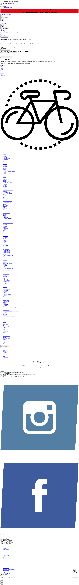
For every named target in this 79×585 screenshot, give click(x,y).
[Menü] (0, 15)
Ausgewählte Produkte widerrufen (11, 52)
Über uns (2, 7)
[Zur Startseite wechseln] (5, 14)
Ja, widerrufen (9, 57)
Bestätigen (8, 49)
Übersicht (2, 32)
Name (1, 47)
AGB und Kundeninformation (9, 569)
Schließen (3, 49)
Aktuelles (5, 548)
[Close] (1, 583)
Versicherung (5, 558)
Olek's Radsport (6, 549)
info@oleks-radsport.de (5, 573)
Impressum (6, 7)
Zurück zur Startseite (39, 367)
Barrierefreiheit (6, 570)
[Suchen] (1, 17)
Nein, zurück (3, 57)
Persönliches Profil (8, 32)
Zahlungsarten (19, 32)
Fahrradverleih (6, 555)
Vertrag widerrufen (4, 36)
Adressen (14, 32)
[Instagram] (39, 455)
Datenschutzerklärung (7, 566)
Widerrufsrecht (6, 568)
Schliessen (3, 65)
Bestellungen (24, 32)
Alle (2, 51)
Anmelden (2, 30)
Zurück (2, 52)
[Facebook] (39, 533)
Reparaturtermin (6, 557)
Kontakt (10, 7)
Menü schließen (5, 28)
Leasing (4, 556)
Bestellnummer (3, 48)
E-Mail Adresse (3, 46)
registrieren (4, 31)
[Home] (39, 67)
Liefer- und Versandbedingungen (9, 565)
